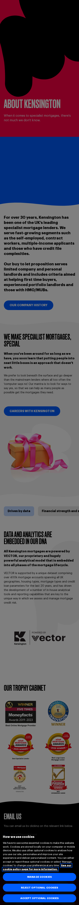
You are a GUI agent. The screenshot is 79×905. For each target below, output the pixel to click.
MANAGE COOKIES (39, 877)
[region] (39, 866)
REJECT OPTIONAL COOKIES (39, 887)
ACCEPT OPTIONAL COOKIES (39, 898)
